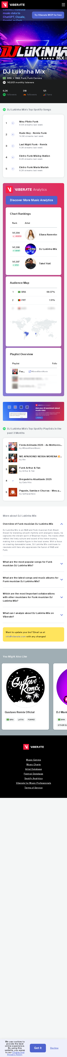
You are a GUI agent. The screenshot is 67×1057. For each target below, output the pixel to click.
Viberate (13, 4)
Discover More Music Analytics (31, 200)
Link (29, 371)
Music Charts (33, 764)
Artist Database (33, 769)
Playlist (15, 363)
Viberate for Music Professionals (33, 783)
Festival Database (33, 773)
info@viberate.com (16, 636)
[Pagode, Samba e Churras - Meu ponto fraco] (12, 492)
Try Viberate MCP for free (48, 15)
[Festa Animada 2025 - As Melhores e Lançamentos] (12, 446)
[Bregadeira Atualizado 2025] (12, 480)
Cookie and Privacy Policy (15, 1053)
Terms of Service (33, 787)
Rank (14, 223)
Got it (38, 1048)
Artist (27, 223)
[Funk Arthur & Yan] (12, 469)
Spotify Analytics (33, 778)
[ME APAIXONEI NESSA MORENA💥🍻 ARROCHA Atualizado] (12, 457)
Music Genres (33, 759)
